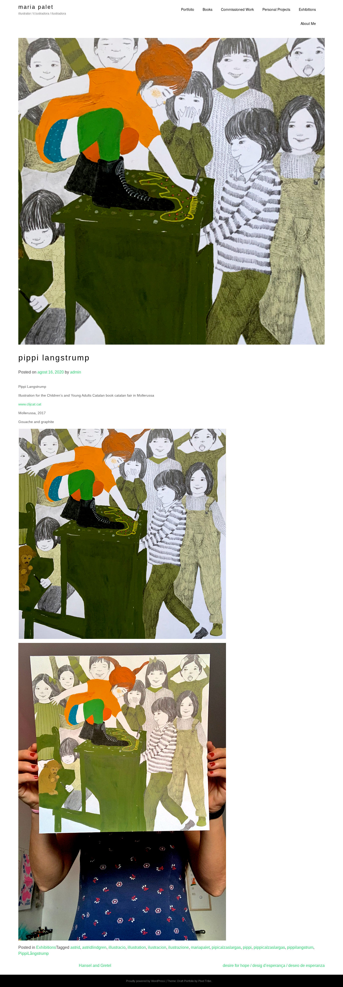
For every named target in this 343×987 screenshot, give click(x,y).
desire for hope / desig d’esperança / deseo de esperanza (274, 965)
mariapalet (200, 947)
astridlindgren (94, 947)
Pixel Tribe (204, 980)
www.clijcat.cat (29, 404)
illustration (137, 947)
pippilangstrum (300, 947)
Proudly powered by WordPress (145, 980)
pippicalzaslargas (269, 947)
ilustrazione (178, 947)
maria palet (35, 7)
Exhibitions (46, 947)
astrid (75, 947)
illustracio (117, 947)
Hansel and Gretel (95, 965)
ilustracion (157, 947)
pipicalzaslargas (226, 947)
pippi (247, 947)
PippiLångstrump (33, 953)
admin (75, 372)
